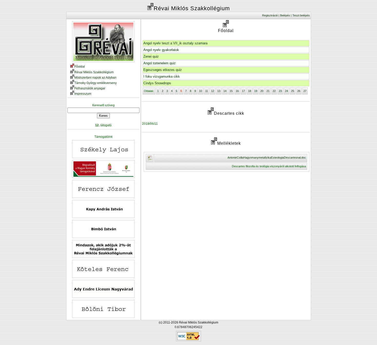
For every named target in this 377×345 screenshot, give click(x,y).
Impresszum (82, 94)
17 (243, 90)
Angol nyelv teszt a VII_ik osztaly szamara (175, 43)
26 (298, 90)
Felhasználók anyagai (89, 88)
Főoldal (79, 66)
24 (286, 90)
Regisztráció (270, 15)
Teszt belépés (301, 15)
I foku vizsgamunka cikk (161, 76)
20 (261, 90)
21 (268, 90)
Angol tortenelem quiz (159, 63)
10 (200, 90)
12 (212, 90)
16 (237, 90)
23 (280, 90)
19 (255, 90)
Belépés (285, 15)
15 (231, 90)
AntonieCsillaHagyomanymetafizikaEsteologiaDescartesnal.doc (266, 157)
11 (206, 90)
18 (249, 90)
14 (224, 90)
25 (292, 90)
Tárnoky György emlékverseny (95, 83)
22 (274, 90)
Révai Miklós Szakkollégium (94, 72)
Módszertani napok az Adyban (95, 77)
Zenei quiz (151, 56)
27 (304, 90)
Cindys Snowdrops (157, 83)
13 (218, 90)
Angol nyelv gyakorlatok (161, 50)
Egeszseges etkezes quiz (162, 70)
